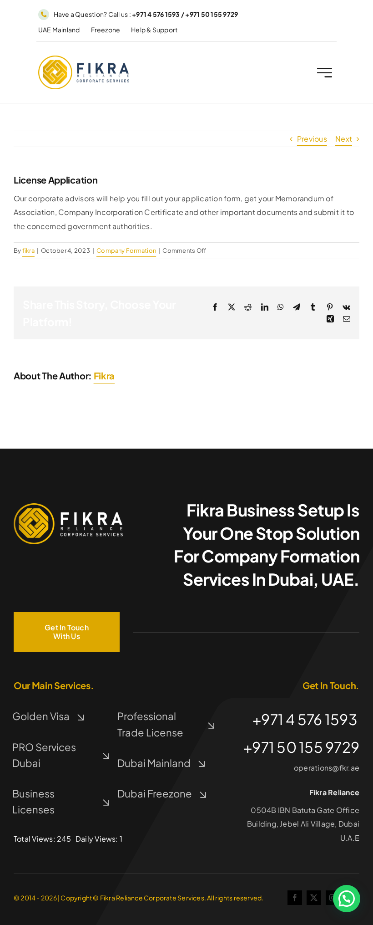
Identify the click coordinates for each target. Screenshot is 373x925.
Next (343, 138)
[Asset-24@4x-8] (83, 59)
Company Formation (126, 250)
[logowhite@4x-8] (68, 506)
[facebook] (294, 897)
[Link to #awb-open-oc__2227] (324, 72)
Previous (312, 138)
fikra (28, 250)
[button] (346, 898)
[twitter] (314, 897)
